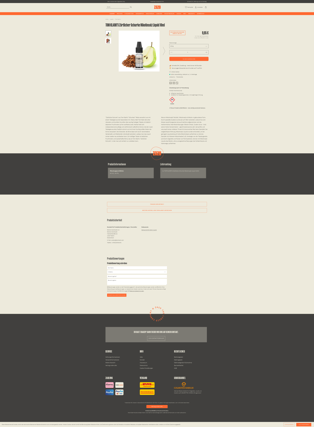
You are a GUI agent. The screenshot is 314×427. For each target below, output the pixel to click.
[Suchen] (130, 7)
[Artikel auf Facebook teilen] (170, 83)
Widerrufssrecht (110, 363)
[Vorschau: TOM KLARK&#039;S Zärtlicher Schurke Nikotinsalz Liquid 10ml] (108, 33)
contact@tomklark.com (117, 240)
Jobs (141, 357)
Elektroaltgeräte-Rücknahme (183, 363)
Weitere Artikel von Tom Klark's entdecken (157, 210)
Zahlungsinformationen (112, 357)
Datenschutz (144, 365)
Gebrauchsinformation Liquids (149, 230)
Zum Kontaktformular (156, 338)
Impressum (143, 363)
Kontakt (142, 360)
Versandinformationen (112, 360)
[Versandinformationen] (147, 388)
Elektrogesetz (178, 360)
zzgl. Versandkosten (204, 36)
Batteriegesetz (178, 357)
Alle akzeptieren (304, 424)
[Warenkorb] (206, 7)
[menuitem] (117, 7)
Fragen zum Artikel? (157, 204)
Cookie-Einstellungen (146, 368)
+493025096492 (116, 242)
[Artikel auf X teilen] (177, 83)
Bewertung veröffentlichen (116, 295)
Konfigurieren (289, 424)
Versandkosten (171, 402)
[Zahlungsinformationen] (114, 388)
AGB (175, 368)
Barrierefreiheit (178, 365)
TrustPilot (199, 68)
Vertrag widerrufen (111, 365)
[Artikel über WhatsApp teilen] (174, 83)
